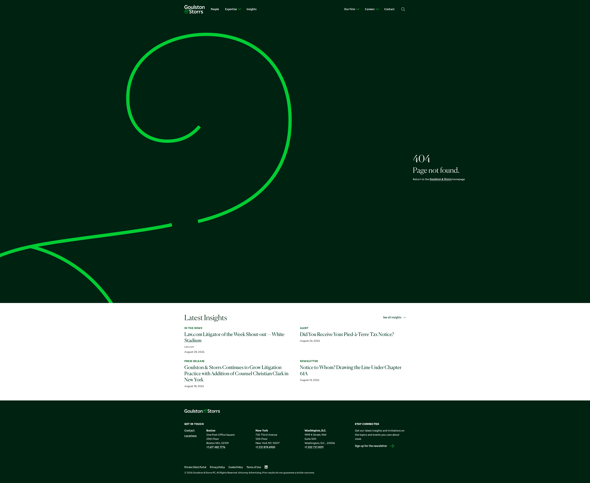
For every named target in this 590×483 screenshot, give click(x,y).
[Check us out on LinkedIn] (266, 467)
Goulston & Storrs (441, 179)
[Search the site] (403, 9)
